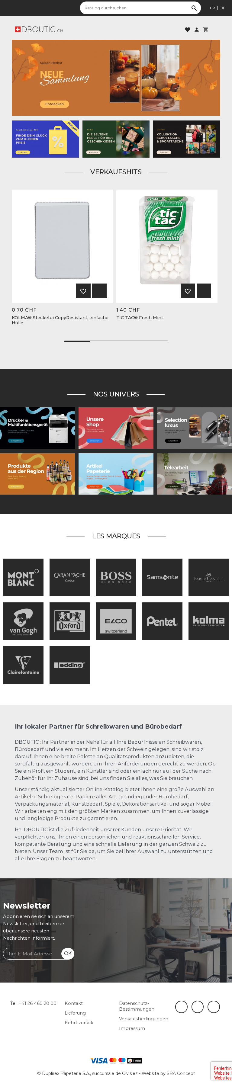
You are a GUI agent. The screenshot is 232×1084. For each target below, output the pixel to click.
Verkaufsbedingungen (143, 1018)
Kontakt (74, 1003)
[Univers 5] (116, 473)
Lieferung (75, 1013)
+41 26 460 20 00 (37, 1003)
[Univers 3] (116, 428)
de (222, 7)
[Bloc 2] (186, 138)
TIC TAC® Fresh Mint (139, 317)
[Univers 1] (194, 428)
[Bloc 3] (116, 77)
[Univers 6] (37, 428)
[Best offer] (116, 138)
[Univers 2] (194, 473)
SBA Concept (181, 1073)
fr (212, 7)
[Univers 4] (37, 473)
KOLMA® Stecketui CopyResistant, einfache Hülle (60, 320)
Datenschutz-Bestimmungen (136, 1006)
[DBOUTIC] (39, 29)
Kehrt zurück (79, 1022)
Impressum (132, 1028)
